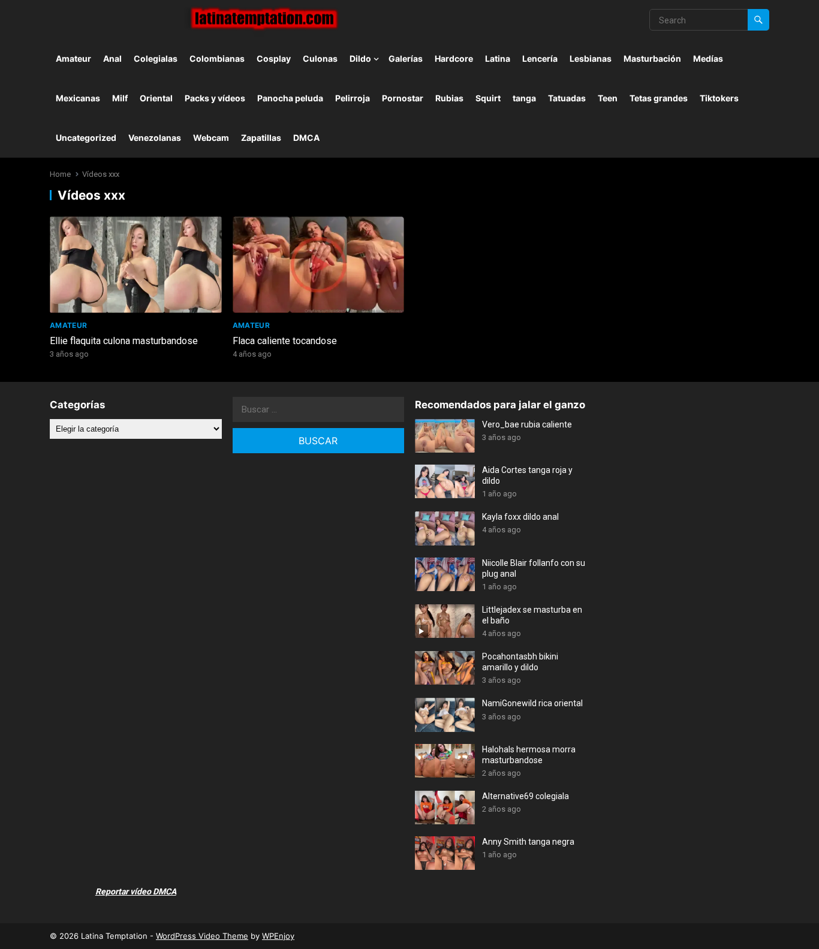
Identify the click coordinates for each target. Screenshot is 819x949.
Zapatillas (261, 137)
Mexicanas (78, 98)
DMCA (306, 137)
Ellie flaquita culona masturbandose (124, 341)
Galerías (406, 58)
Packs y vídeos (215, 98)
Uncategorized (86, 137)
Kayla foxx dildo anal (520, 517)
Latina (497, 58)
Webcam (211, 137)
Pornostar (402, 98)
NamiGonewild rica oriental (532, 703)
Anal (112, 58)
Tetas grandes (659, 98)
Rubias (449, 98)
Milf (120, 98)
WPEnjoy (278, 936)
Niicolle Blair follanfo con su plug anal (533, 568)
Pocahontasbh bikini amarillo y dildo (520, 662)
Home (60, 174)
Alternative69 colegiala (525, 796)
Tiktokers (719, 98)
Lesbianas (591, 58)
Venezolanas (154, 137)
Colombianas (217, 58)
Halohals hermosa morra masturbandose (529, 755)
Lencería (540, 58)
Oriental (156, 98)
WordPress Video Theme (202, 936)
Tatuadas (567, 98)
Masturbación (652, 58)
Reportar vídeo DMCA (135, 891)
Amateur (73, 58)
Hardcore (454, 58)
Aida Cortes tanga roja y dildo (527, 475)
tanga (524, 98)
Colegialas (155, 58)
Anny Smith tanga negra (528, 841)
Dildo (360, 58)
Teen (608, 98)
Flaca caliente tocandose (285, 341)
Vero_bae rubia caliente (527, 424)
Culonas (320, 58)
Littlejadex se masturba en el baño (532, 615)
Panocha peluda (290, 98)
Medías (708, 58)
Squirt (488, 98)
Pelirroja (352, 98)
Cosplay (274, 58)
